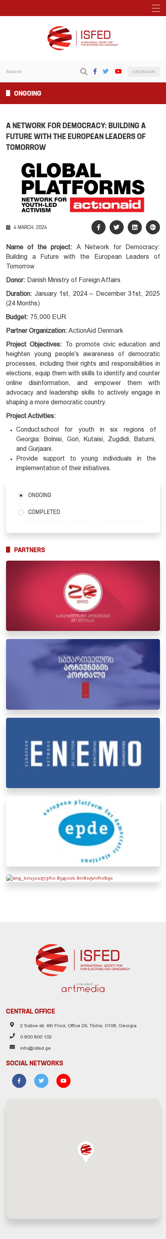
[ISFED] (83, 958)
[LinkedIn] (135, 227)
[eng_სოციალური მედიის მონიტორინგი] (83, 878)
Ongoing (39, 495)
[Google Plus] (153, 227)
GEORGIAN (144, 72)
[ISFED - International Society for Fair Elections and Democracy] (83, 30)
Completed (44, 512)
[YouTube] (118, 71)
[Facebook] (95, 71)
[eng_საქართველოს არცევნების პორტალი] (83, 674)
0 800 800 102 (36, 1037)
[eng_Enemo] (83, 753)
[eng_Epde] (83, 831)
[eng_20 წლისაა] (83, 596)
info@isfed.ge (35, 1048)
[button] (86, 1151)
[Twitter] (106, 71)
